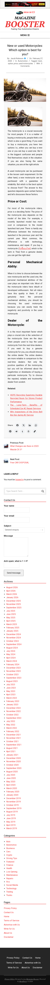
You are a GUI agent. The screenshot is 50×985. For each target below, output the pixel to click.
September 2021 (13, 745)
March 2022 (11, 728)
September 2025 (13, 607)
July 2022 (10, 721)
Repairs (9, 878)
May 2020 (10, 781)
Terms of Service (11, 920)
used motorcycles (26, 63)
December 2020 (13, 758)
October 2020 (12, 765)
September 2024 (13, 644)
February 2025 (12, 627)
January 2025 (12, 631)
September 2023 (13, 678)
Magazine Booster (32, 979)
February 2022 (12, 731)
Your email (9, 516)
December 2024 (13, 634)
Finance (9, 865)
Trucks (9, 895)
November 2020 (13, 761)
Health (9, 868)
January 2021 (12, 755)
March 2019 (11, 828)
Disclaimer (8, 937)
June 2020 (11, 778)
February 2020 (12, 791)
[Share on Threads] (28, 431)
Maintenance (12, 875)
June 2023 (11, 688)
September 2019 (13, 808)
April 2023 (11, 694)
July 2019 (10, 815)
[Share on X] (23, 425)
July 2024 (10, 651)
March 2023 (11, 698)
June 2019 (11, 818)
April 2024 (11, 658)
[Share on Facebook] (17, 425)
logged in (19, 479)
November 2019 (13, 801)
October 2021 (12, 741)
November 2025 (13, 604)
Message (8, 536)
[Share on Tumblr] (22, 431)
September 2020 (13, 768)
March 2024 (11, 661)
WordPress (23, 981)
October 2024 (12, 641)
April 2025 (11, 621)
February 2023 (12, 701)
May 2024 (10, 654)
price (16, 63)
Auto (8, 841)
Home (6, 916)
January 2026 (12, 597)
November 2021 (13, 738)
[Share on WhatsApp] (35, 425)
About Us (8, 933)
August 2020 (12, 771)
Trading (9, 892)
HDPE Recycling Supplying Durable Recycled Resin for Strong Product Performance (26, 398)
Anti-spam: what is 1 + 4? (16, 561)
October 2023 (12, 674)
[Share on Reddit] (16, 431)
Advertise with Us (12, 925)
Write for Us (9, 929)
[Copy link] (34, 431)
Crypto (9, 855)
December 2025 (13, 601)
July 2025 (10, 611)
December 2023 (13, 668)
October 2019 (12, 805)
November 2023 (13, 671)
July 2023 (10, 684)
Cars (8, 851)
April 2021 (11, 751)
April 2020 (11, 785)
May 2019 (10, 822)
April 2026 (11, 591)
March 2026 (11, 594)
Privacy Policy (10, 908)
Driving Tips (11, 858)
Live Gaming (11, 872)
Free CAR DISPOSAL (19, 462)
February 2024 (12, 664)
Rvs (8, 882)
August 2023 (12, 681)
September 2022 (13, 718)
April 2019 (11, 825)
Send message (14, 573)
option (10, 63)
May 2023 (10, 691)
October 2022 (12, 714)
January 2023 (12, 704)
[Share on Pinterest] (10, 431)
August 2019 (12, 811)
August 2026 (12, 587)
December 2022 (13, 708)
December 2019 (13, 798)
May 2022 (10, 725)
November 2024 (13, 637)
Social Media (12, 885)
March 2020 (11, 788)
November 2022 (13, 711)
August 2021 (12, 748)
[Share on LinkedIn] (29, 425)
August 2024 (12, 648)
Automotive (23, 61)
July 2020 (10, 775)
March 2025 (11, 624)
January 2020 (12, 795)
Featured (10, 862)
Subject (7, 526)
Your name (9, 506)
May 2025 (10, 617)
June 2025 (11, 614)
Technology (11, 888)
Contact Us (9, 912)
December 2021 (13, 735)
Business (10, 848)
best (40, 61)
